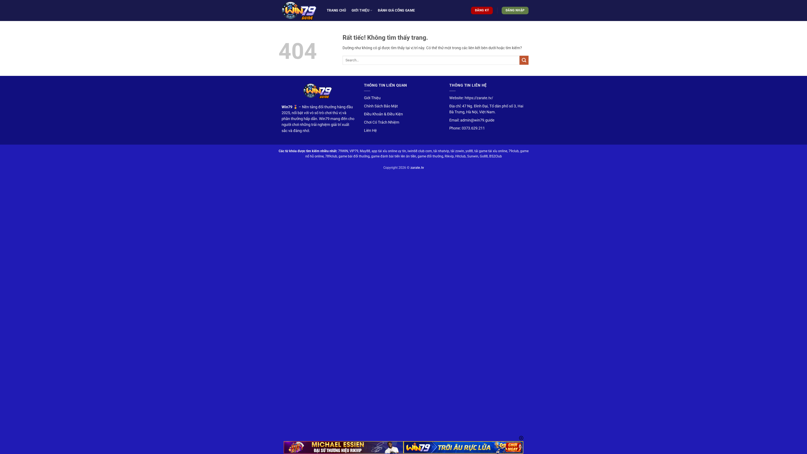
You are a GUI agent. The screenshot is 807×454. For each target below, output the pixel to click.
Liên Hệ (370, 130)
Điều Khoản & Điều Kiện (383, 114)
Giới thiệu (360, 10)
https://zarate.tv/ (479, 98)
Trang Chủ (336, 10)
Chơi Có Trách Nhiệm (381, 122)
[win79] (299, 10)
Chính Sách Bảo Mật (381, 106)
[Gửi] (524, 60)
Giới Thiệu (372, 98)
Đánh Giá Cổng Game (396, 10)
